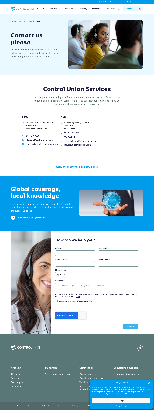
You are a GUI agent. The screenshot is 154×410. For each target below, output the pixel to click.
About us (41, 9)
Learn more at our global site (31, 218)
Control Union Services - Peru (110, 2)
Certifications (86, 374)
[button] (149, 383)
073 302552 (69, 137)
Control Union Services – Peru (21, 21)
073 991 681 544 (71, 133)
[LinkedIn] (140, 348)
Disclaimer (51, 406)
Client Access (131, 9)
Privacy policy (125, 406)
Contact (15, 378)
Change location (127, 2)
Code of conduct (33, 406)
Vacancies (96, 9)
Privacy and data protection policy (69, 406)
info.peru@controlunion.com (39, 140)
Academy (83, 9)
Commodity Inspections (57, 374)
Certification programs (91, 378)
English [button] (138, 2)
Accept (121, 401)
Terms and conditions (18, 406)
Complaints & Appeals (125, 374)
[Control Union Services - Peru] (23, 9)
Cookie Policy (115, 406)
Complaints (110, 9)
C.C (43, 406)
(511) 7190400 (32, 136)
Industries (69, 9)
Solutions (54, 9)
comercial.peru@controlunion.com (41, 144)
